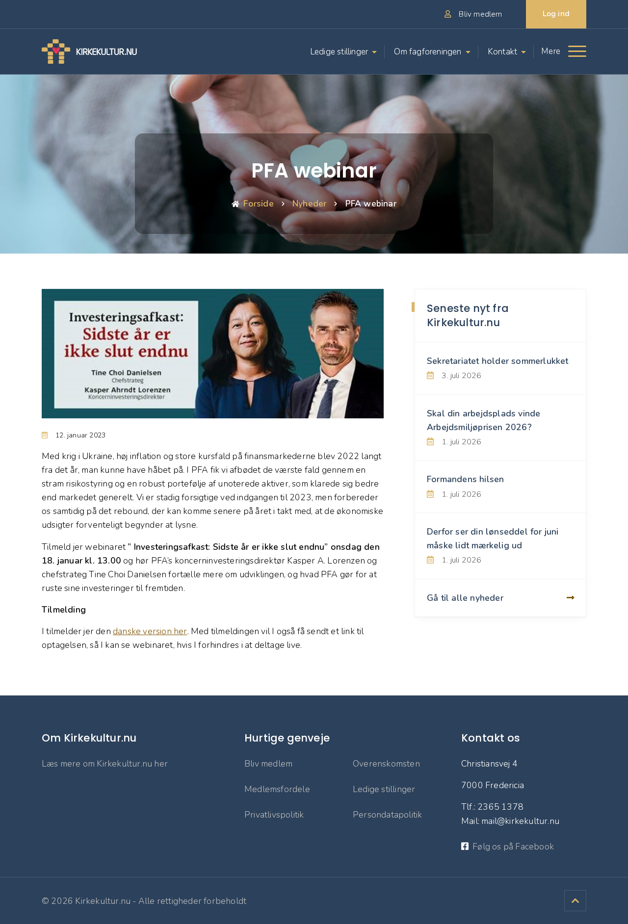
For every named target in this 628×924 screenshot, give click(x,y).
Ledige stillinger (339, 51)
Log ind (556, 13)
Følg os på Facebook (513, 846)
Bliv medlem (268, 764)
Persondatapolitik (387, 815)
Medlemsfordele (277, 789)
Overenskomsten (386, 764)
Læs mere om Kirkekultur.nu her (105, 764)
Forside (258, 203)
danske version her (150, 631)
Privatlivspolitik (274, 815)
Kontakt (502, 51)
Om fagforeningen (427, 51)
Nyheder (309, 203)
